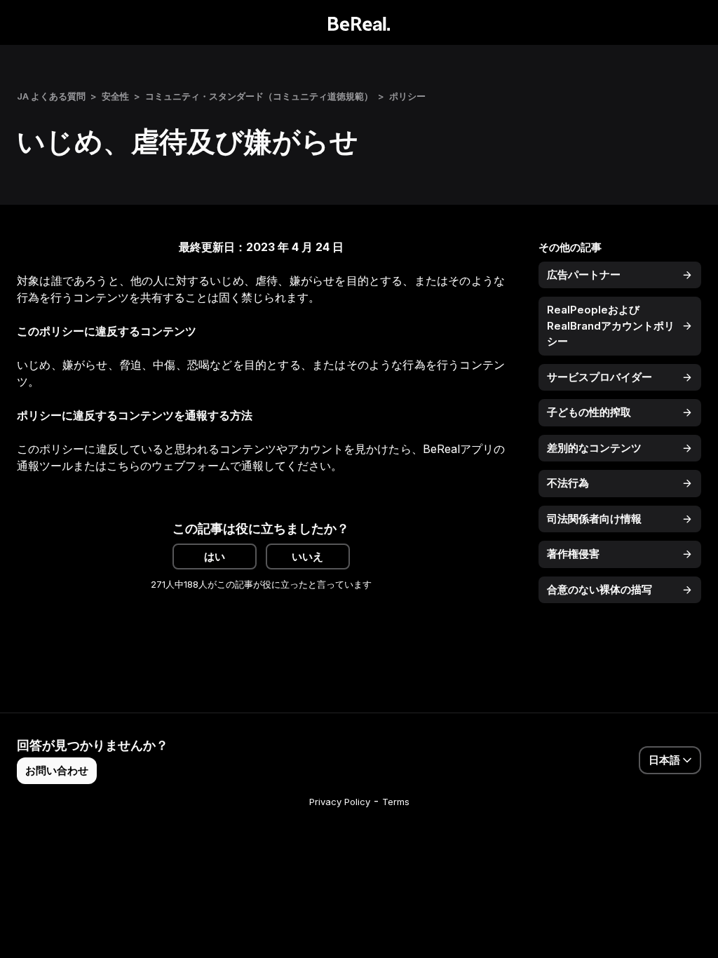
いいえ (307, 556)
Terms (395, 801)
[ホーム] (359, 22)
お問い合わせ (56, 770)
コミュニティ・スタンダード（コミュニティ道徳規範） (259, 96)
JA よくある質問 (51, 96)
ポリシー (407, 96)
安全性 (115, 96)
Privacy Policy (339, 801)
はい (214, 556)
